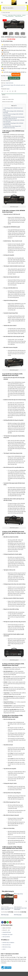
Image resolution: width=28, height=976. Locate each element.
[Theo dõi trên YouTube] (10, 922)
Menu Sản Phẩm (6, 12)
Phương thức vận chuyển (7, 934)
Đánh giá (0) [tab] (5, 97)
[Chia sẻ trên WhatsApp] (2, 91)
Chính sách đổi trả (6, 936)
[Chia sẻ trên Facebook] (5, 91)
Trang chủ (5, 15)
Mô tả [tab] (3, 94)
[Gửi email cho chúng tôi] (5, 922)
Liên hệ (3, 949)
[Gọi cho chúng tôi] (7, 922)
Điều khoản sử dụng (6, 946)
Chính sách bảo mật (6, 944)
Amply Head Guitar (19, 16)
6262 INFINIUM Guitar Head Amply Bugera (20, 908)
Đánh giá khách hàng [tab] (7, 101)
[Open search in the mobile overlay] (14, 8)
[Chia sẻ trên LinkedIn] (15, 91)
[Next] (26, 904)
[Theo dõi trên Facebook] (2, 922)
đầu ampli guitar (17, 85)
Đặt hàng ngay (5, 914)
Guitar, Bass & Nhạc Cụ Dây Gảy (14, 15)
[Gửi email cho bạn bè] (10, 91)
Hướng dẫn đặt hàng (6, 932)
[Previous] (2, 904)
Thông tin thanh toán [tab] (8, 99)
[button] (2, 2)
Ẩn (15, 105)
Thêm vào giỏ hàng (14, 78)
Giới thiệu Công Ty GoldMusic (8, 942)
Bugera (12, 85)
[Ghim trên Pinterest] (13, 91)
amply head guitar (6, 85)
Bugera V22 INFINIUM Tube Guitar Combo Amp (7, 908)
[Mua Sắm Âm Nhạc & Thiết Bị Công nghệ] (14, 2)
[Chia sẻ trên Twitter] (7, 91)
